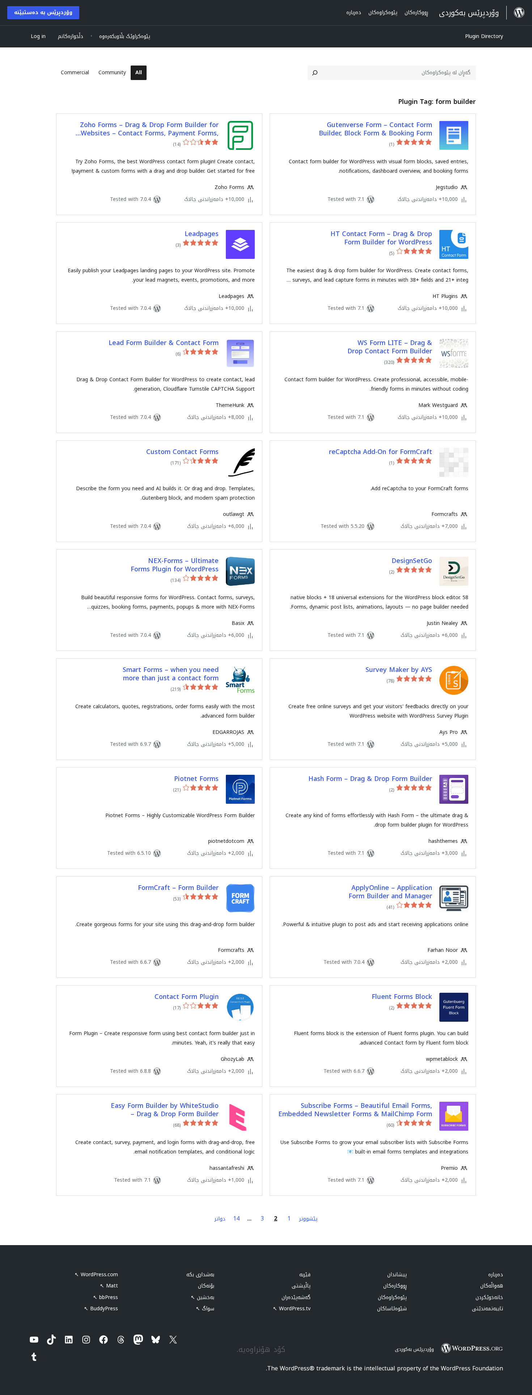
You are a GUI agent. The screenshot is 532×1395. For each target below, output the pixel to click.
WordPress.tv (292, 1309)
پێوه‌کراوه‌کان (392, 1297)
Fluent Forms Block (402, 997)
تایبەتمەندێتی (487, 1309)
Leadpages (202, 234)
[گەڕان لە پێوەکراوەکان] (315, 73)
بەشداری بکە (200, 1275)
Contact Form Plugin (187, 997)
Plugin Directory (484, 36)
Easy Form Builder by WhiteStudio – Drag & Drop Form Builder (165, 1110)
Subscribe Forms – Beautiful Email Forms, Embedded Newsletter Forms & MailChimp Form (355, 1110)
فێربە (305, 1275)
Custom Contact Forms (182, 452)
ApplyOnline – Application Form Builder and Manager (390, 892)
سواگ (205, 1309)
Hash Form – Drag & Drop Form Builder (370, 779)
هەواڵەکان (491, 1286)
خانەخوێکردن (489, 1297)
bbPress (105, 1297)
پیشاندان (397, 1275)
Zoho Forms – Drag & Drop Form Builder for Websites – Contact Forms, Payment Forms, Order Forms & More (149, 129)
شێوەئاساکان (392, 1309)
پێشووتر (308, 1219)
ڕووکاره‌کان (395, 1286)
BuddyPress (101, 1309)
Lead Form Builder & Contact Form (164, 343)
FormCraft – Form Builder (178, 888)
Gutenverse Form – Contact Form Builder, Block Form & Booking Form (375, 129)
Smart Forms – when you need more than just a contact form (171, 674)
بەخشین (202, 1297)
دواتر (220, 1219)
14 (236, 1218)
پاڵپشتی (301, 1286)
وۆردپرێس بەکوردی (414, 1349)
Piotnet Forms (196, 779)
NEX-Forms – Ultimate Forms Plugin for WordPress (175, 565)
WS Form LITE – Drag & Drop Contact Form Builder (389, 347)
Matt (109, 1286)
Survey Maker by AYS (399, 670)
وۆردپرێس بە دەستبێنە (43, 12)
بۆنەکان (206, 1286)
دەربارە (495, 1275)
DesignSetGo (412, 561)
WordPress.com (96, 1275)
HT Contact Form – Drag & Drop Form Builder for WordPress (381, 238)
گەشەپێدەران (296, 1297)
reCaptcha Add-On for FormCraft (380, 452)
